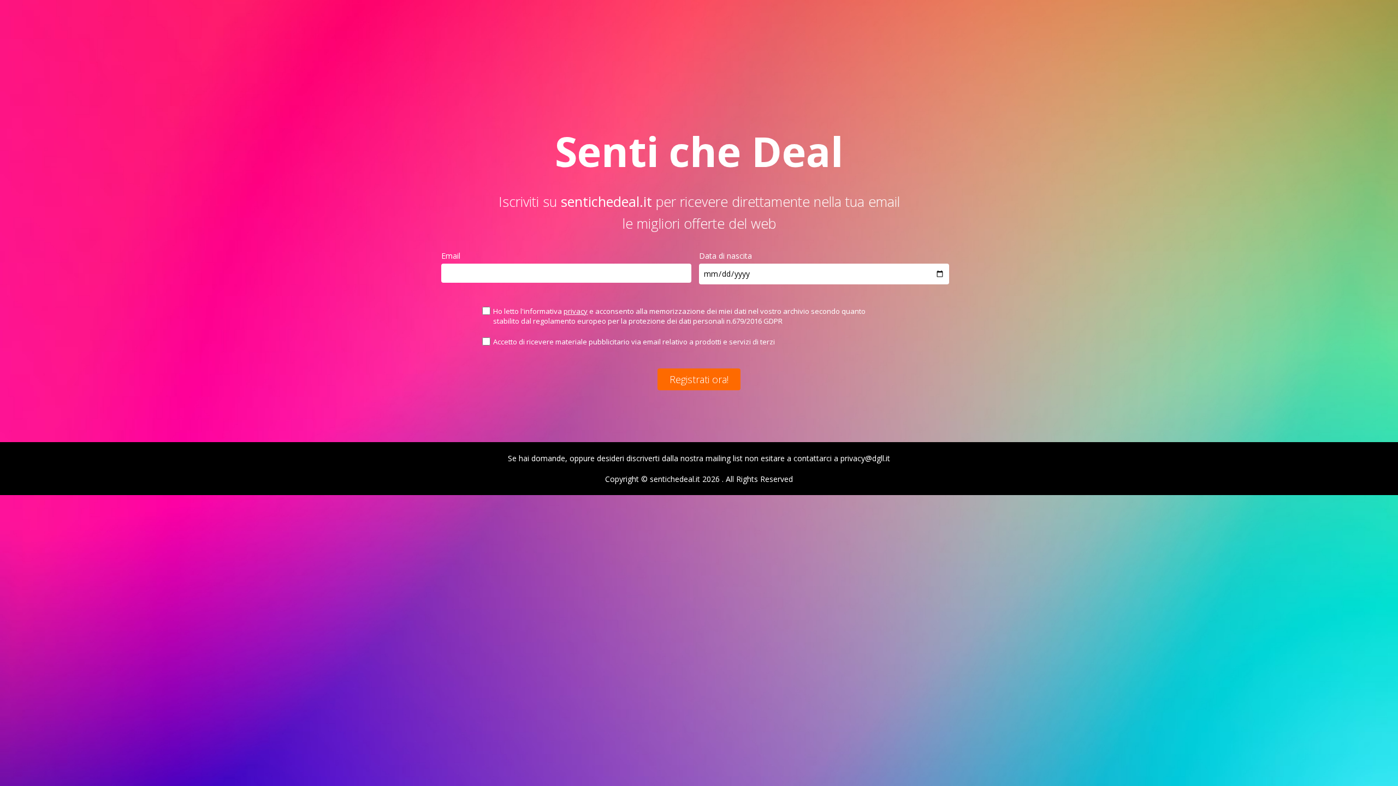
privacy (576, 311)
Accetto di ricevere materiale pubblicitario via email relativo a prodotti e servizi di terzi (634, 342)
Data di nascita (725, 256)
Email (450, 256)
